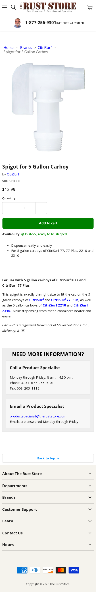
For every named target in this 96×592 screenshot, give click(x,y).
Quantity (8, 198)
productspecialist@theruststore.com (38, 416)
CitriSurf (45, 47)
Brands (26, 47)
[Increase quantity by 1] (41, 208)
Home (9, 47)
